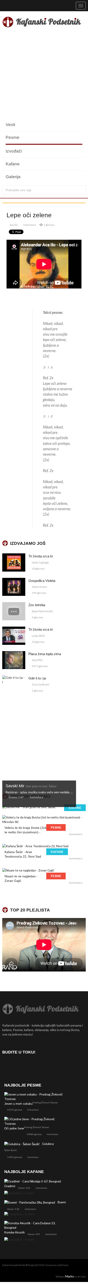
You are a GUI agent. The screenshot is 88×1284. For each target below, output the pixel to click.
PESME (56, 827)
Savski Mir (31, 786)
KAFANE (75, 807)
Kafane (13, 164)
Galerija (13, 176)
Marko (69, 1276)
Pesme (12, 137)
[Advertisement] (44, 74)
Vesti (10, 124)
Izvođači (14, 151)
